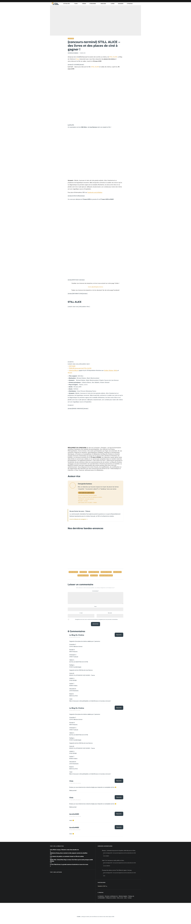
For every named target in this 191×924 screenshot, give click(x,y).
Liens (125, 897)
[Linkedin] (131, 1)
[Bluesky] (133, 1)
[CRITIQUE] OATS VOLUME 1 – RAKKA (87, 502)
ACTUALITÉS (66, 3)
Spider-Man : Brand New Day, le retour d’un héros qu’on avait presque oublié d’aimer (71, 860)
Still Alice (94, 575)
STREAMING (93, 3)
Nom (95, 606)
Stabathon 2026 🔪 (102, 886)
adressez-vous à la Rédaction (94, 470)
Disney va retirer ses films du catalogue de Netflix (90, 497)
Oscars (70, 372)
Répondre (119, 634)
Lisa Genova (117, 572)
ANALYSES (103, 3)
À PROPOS (130, 3)
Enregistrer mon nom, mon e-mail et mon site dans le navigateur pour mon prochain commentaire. (96, 619)
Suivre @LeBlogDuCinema (95, 286)
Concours (70, 38)
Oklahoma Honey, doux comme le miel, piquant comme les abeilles (68, 853)
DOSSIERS (120, 3)
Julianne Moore (94, 572)
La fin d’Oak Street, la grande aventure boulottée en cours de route (69, 864)
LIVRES (112, 3)
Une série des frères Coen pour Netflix (87, 495)
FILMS (76, 3)
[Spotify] (138, 1)
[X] (124, 1)
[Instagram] (126, 1)
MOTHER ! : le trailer (83, 500)
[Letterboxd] (135, 1)
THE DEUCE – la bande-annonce (86, 499)
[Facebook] (122, 1)
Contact (130, 897)
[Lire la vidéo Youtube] (95, 427)
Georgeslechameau (73, 53)
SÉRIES (84, 3)
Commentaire (95, 591)
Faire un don (120, 897)
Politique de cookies (111, 897)
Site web (110, 612)
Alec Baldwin (74, 572)
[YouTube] (129, 1)
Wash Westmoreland (106, 575)
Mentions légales (123, 896)
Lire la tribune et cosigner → (79, 519)
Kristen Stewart (106, 572)
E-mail (81, 612)
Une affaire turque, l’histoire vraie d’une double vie (64, 849)
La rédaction (101, 896)
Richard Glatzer (83, 575)
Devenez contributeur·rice (111, 896)
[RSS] (140, 1)
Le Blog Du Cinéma (76, 635)
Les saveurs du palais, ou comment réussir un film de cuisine (67, 856)
